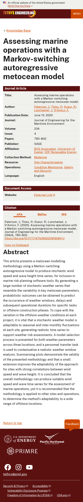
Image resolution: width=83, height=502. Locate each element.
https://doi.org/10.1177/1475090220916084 (33, 238)
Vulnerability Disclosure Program (27, 490)
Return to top (12, 423)
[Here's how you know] (41, 4)
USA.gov (62, 495)
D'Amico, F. (61, 110)
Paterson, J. (42, 106)
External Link (43, 195)
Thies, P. (56, 106)
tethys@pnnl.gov (15, 474)
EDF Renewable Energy (61, 152)
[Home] (19, 13)
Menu (77, 13)
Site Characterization (48, 162)
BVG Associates (45, 148)
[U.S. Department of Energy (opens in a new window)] (20, 440)
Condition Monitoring (48, 167)
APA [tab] (20, 214)
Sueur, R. (70, 106)
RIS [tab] (64, 214)
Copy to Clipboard (17, 245)
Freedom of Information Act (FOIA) (28, 495)
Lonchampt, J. (43, 110)
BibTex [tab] (42, 214)
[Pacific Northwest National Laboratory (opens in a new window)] (50, 440)
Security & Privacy (14, 486)
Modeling (40, 157)
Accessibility (40, 486)
